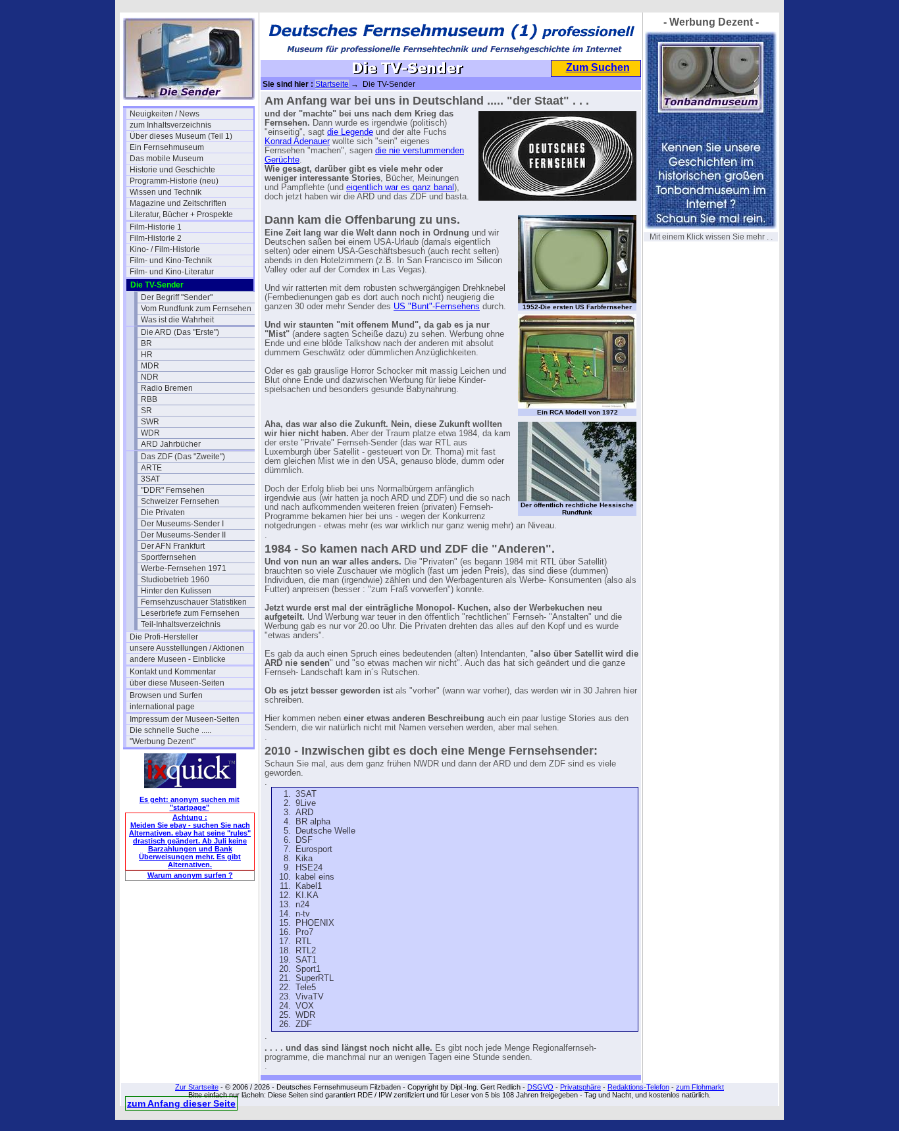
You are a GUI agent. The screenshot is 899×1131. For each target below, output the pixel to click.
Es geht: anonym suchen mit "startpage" (190, 803)
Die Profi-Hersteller (164, 636)
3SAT (150, 479)
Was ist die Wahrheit (177, 319)
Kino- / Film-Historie (165, 249)
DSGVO (540, 1087)
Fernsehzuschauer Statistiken (194, 602)
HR (147, 354)
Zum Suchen (598, 67)
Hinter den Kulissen (176, 590)
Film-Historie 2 (156, 238)
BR (146, 343)
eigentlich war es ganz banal (400, 187)
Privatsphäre (580, 1087)
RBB (149, 399)
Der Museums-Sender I (182, 523)
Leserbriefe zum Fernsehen (190, 613)
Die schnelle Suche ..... (170, 730)
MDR (150, 365)
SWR (150, 421)
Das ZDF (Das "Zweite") (183, 456)
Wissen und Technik (165, 192)
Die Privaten (163, 512)
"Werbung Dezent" (162, 741)
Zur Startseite (196, 1087)
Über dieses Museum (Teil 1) (181, 136)
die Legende (350, 132)
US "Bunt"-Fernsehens (437, 306)
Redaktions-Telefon (638, 1087)
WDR (150, 433)
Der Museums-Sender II (183, 535)
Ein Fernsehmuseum (167, 147)
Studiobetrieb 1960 (175, 579)
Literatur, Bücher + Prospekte (181, 214)
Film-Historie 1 (156, 227)
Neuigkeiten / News (164, 113)
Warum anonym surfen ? (190, 875)
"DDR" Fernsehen (173, 490)
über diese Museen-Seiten (177, 683)
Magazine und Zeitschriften (178, 203)
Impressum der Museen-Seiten (185, 719)
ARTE (151, 467)
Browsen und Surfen (166, 695)
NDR (150, 377)
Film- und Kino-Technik (171, 260)
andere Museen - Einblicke (178, 659)
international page (162, 706)
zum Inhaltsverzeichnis (170, 125)
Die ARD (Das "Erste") (180, 332)
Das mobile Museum (166, 158)
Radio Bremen (167, 388)
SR (146, 410)
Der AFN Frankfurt (173, 546)
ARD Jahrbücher (171, 444)
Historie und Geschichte (172, 169)
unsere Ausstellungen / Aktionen (187, 648)
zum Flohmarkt (700, 1087)
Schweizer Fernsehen (180, 501)
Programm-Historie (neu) (174, 181)
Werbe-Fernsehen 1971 (183, 568)
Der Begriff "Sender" (177, 297)
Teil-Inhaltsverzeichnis (180, 624)
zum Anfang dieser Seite (181, 1103)
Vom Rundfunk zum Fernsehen (196, 308)
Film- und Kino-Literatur (172, 271)
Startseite (332, 84)
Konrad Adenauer (297, 141)
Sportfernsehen (168, 557)
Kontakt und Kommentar (173, 671)
